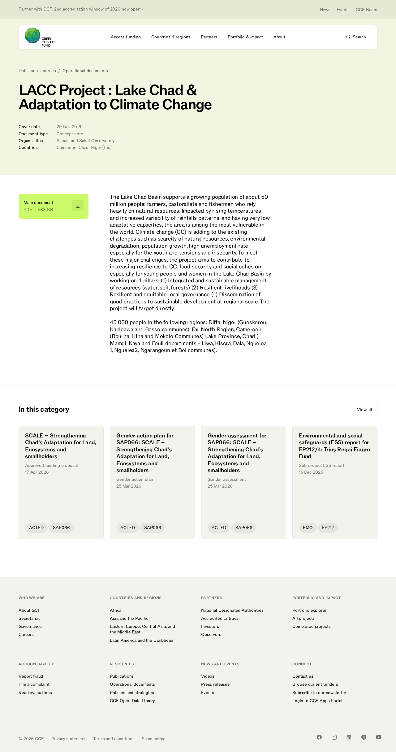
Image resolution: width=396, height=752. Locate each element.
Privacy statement (68, 739)
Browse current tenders (315, 684)
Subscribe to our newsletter (319, 693)
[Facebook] (319, 737)
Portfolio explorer (309, 610)
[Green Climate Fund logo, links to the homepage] (43, 37)
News (325, 10)
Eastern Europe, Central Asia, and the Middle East (142, 629)
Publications (122, 676)
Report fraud (31, 676)
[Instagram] (334, 737)
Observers (211, 634)
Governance (30, 626)
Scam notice (153, 739)
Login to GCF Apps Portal (317, 701)
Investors (210, 626)
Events (343, 10)
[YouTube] (378, 737)
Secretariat (29, 618)
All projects (303, 618)
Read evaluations (35, 693)
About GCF (30, 610)
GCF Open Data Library (132, 701)
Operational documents (85, 71)
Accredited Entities (220, 618)
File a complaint (34, 684)
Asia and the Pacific (129, 618)
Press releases (215, 684)
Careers (26, 634)
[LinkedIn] (348, 737)
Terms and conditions (113, 739)
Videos (207, 676)
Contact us (302, 676)
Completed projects (311, 626)
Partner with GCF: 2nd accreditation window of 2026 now (79, 9)
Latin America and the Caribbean (141, 640)
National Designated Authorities (232, 610)
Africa (115, 610)
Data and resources (37, 71)
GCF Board (366, 10)
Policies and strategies (132, 693)
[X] (363, 737)
